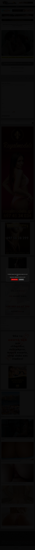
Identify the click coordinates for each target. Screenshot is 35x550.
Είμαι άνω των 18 (14, 279)
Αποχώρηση (21, 279)
